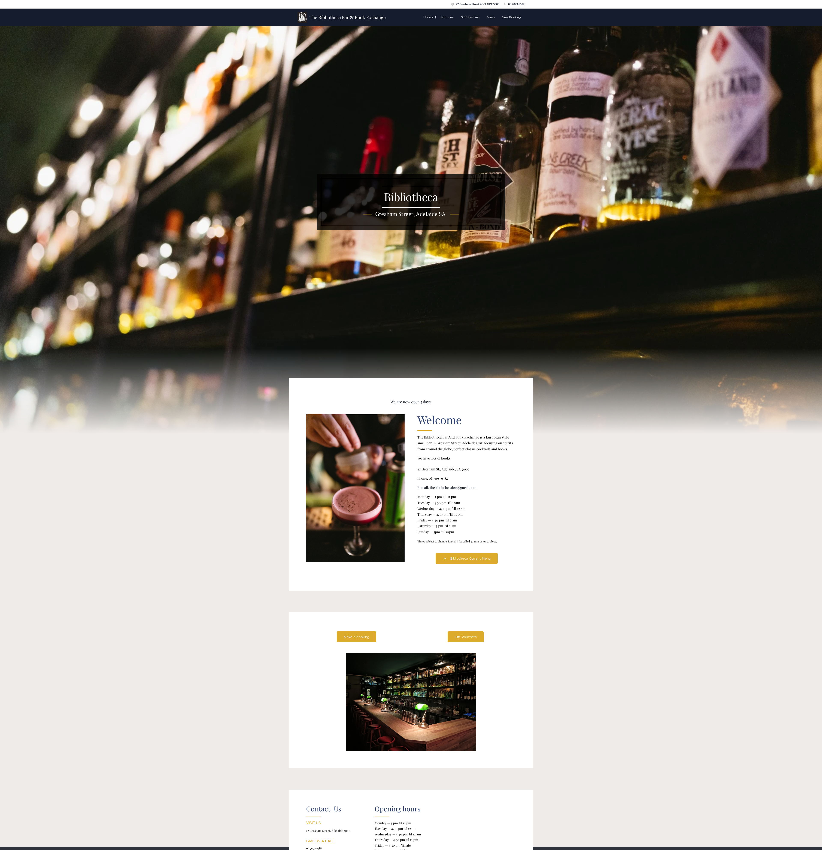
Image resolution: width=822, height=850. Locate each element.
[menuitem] (429, 17)
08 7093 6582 (516, 4)
